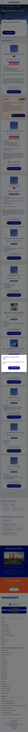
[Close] (24, 357)
